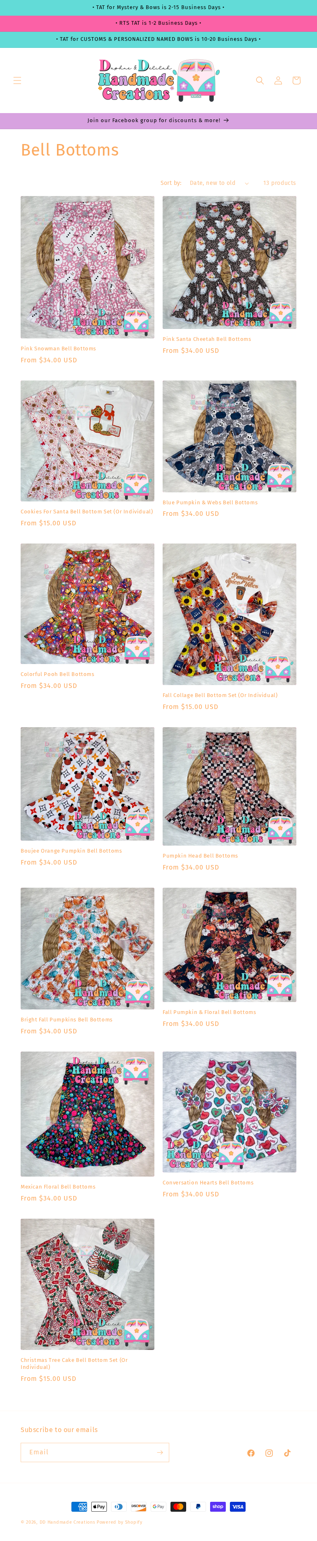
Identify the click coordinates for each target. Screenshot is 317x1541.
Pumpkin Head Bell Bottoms (200, 856)
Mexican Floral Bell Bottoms (58, 1187)
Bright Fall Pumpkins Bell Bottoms (67, 1019)
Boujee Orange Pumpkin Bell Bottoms (71, 851)
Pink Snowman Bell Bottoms (58, 348)
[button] (17, 80)
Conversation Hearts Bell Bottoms (208, 1182)
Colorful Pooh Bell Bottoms (58, 674)
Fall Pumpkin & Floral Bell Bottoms (209, 1012)
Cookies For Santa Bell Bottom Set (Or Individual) (87, 511)
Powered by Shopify (119, 1522)
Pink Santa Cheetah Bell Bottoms (207, 339)
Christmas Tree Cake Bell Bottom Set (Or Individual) (74, 1363)
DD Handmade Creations (67, 1522)
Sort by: (171, 183)
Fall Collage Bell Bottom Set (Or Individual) (220, 695)
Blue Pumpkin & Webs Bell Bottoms (210, 502)
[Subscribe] (160, 1452)
